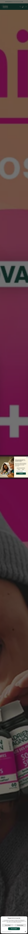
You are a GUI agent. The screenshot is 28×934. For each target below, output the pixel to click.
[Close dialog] (27, 457)
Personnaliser (20, 925)
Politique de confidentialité (6, 931)
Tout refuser (7, 925)
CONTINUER (21, 473)
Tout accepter (14, 928)
